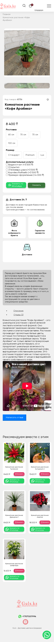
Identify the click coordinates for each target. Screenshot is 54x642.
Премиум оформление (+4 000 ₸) (26, 175)
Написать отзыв (14, 417)
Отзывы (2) (18, 315)
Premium (30, 155)
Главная (6, 14)
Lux (42, 155)
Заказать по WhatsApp (17, 185)
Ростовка (11, 130)
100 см (11, 143)
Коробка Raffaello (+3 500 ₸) (23, 173)
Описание (18, 311)
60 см (11, 135)
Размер (10, 150)
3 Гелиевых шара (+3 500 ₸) (23, 170)
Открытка (13, 167)
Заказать (36, 185)
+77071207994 (29, 616)
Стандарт (14, 155)
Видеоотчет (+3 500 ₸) (20, 165)
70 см (23, 135)
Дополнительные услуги (19, 162)
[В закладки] (48, 100)
